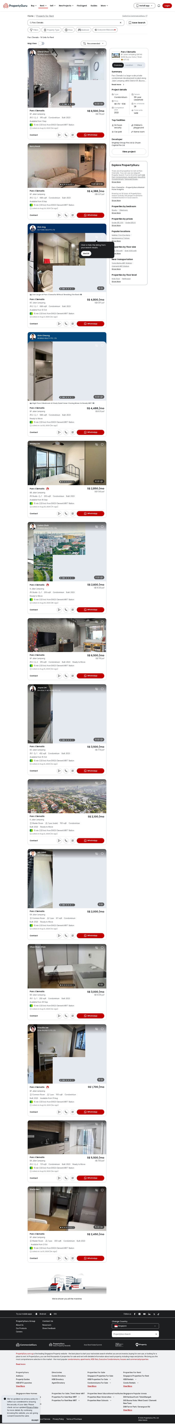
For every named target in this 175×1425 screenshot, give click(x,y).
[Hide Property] (97, 53)
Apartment (132, 177)
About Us (19, 1325)
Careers (19, 1332)
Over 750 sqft (117, 251)
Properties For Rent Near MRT (64, 1400)
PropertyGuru (22, 1372)
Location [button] (129, 65)
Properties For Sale (96, 1372)
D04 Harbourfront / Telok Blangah (137, 1397)
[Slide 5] (69, 104)
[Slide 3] (64, 104)
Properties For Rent (132, 1372)
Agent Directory (58, 1383)
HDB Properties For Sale (98, 1379)
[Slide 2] (62, 104)
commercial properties (139, 1359)
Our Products (21, 1328)
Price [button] (140, 65)
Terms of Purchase (74, 1419)
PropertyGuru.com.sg (24, 1354)
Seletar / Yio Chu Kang (121, 235)
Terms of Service (43, 1419)
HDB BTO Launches (24, 1383)
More (103, 5)
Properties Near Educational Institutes (105, 1393)
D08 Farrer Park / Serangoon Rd (136, 1407)
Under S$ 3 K (130, 223)
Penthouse (126, 279)
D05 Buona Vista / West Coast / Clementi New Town (139, 1401)
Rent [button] (42, 5)
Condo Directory (59, 1376)
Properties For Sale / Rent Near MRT (68, 1393)
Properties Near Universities (99, 1397)
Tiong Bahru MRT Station (122, 263)
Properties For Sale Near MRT (64, 1397)
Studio (114, 210)
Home (30, 16)
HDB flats (94, 1359)
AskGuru (19, 1376)
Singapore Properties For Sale (100, 1376)
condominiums (74, 1359)
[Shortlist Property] (102, 53)
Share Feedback (48, 1328)
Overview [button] (118, 65)
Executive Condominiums (109, 1359)
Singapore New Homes (26, 1393)
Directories (57, 1372)
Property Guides (23, 1379)
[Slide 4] (67, 104)
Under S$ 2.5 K (117, 223)
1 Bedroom (123, 210)
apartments (85, 1359)
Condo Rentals (129, 1383)
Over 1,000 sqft (130, 251)
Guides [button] (94, 5)
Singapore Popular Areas (135, 1393)
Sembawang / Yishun (121, 238)
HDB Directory (58, 1379)
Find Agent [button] (82, 5)
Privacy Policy (32, 1407)
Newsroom (46, 1325)
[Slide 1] (60, 184)
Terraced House (131, 179)
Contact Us (47, 1321)
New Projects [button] (65, 5)
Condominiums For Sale (98, 1383)
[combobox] (75, 22)
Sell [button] (51, 5)
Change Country (119, 1321)
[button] (118, 84)
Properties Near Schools (98, 1400)
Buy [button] (32, 5)
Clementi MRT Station (120, 266)
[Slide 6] (71, 104)
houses (123, 1359)
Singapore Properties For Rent (136, 1376)
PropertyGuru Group (25, 1321)
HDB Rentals (128, 1379)
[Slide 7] (74, 288)
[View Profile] (43, 53)
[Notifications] (158, 5)
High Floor (116, 279)
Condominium (121, 177)
